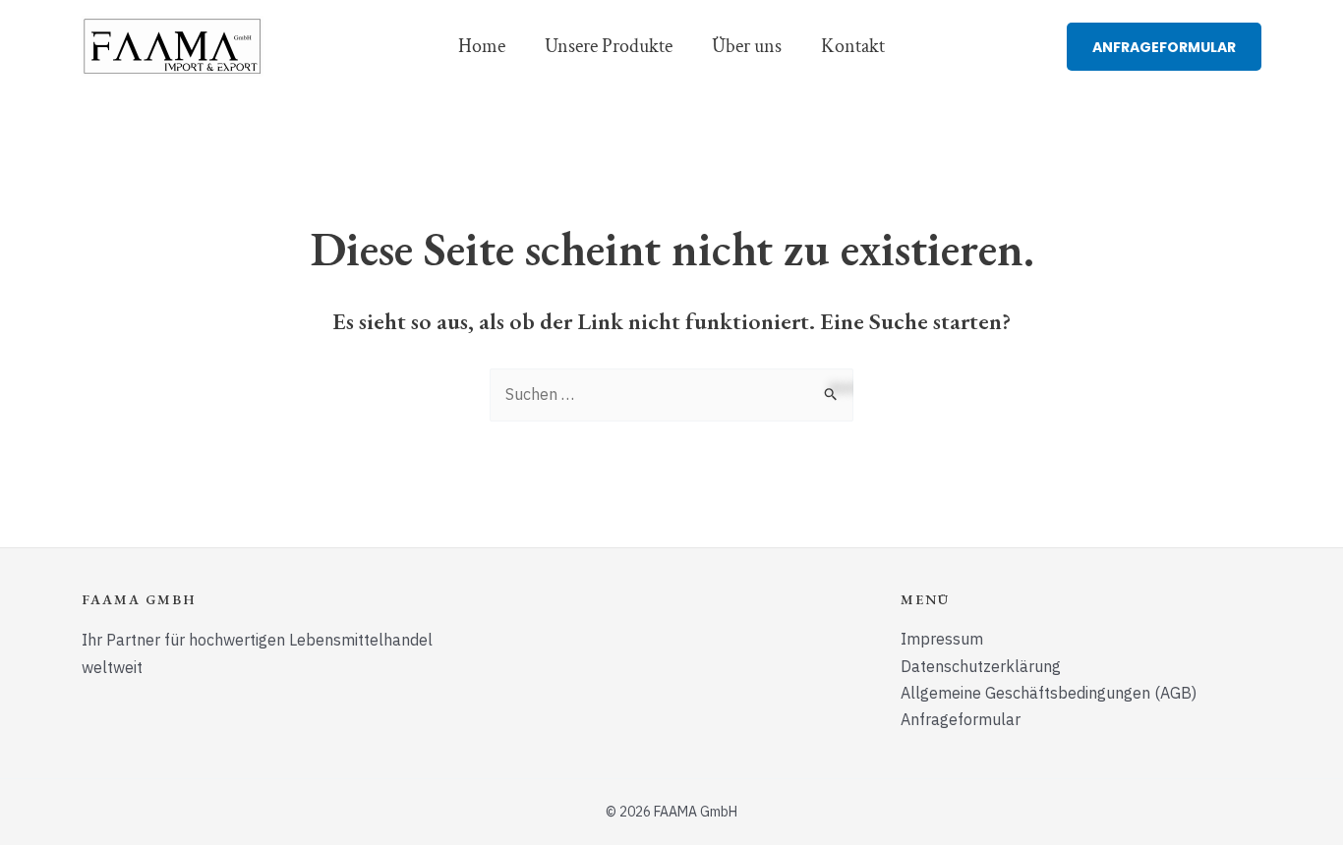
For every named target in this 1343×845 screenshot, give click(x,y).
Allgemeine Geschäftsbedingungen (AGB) (1049, 693)
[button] (1164, 47)
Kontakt (853, 46)
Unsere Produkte (608, 46)
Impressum (942, 638)
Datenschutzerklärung (981, 666)
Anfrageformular (961, 719)
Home (481, 46)
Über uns (747, 46)
